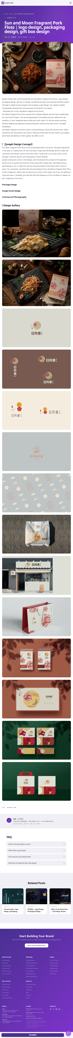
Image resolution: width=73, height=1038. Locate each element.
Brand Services (6, 957)
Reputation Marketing (31, 976)
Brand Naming (5, 968)
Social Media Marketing (32, 968)
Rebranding (5, 963)
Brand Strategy (6, 960)
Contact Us (28, 995)
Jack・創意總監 (10, 37)
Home (6, 14)
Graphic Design (54, 965)
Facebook (9, 807)
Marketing (29, 957)
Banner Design (53, 971)
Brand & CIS (11, 18)
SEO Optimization (30, 965)
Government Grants (7, 998)
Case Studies (29, 987)
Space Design (5, 992)
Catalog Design (53, 968)
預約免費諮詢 (32, 1035)
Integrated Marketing (31, 963)
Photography (53, 974)
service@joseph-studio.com (36, 1018)
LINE (15, 807)
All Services (29, 990)
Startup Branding (6, 965)
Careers (28, 998)
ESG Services (5, 990)
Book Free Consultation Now (36, 945)
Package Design (54, 963)
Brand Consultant (6, 974)
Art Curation (5, 995)
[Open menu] (70, 3)
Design (52, 957)
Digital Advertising (30, 974)
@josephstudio (32, 1016)
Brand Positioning (6, 971)
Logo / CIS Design (54, 960)
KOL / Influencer (30, 971)
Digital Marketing (30, 960)
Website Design (6, 984)
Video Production (6, 987)
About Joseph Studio (31, 984)
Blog (11, 14)
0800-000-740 (34, 1009)
